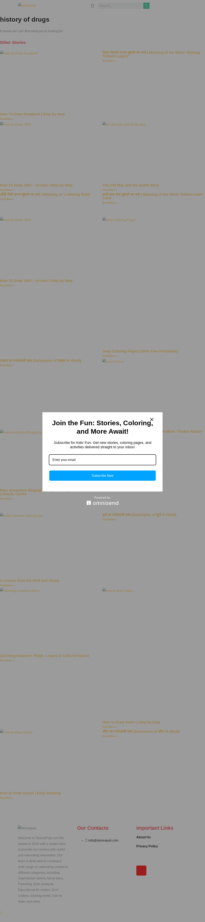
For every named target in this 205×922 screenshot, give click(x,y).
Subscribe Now (103, 475)
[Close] (152, 419)
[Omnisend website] (102, 501)
